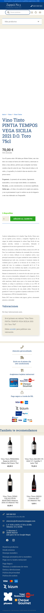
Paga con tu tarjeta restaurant (15, 560)
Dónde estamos (9, 550)
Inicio (4, 114)
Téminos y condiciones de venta (15, 566)
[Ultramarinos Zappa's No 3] (13, 6)
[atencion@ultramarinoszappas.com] (4, 521)
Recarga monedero (10, 553)
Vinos (10, 114)
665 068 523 (11, 514)
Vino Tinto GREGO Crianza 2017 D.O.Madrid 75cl (34, 498)
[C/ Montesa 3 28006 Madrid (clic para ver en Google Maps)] (4, 532)
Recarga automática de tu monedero (17, 557)
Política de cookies (10, 575)
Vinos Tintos (18, 114)
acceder (13, 329)
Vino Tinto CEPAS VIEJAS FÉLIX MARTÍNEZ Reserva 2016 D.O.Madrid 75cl (10, 499)
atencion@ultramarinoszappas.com (20, 521)
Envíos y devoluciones (11, 569)
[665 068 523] (4, 514)
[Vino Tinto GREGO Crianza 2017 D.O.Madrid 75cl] (34, 483)
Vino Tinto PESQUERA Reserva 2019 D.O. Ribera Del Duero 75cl (10, 461)
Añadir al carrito (22, 219)
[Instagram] (13, 540)
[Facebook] (7, 540)
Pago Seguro (7, 563)
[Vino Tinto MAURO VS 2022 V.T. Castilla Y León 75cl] (34, 445)
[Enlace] (32, 12)
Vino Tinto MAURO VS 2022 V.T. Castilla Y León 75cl (34, 461)
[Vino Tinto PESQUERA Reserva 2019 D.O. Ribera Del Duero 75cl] (10, 445)
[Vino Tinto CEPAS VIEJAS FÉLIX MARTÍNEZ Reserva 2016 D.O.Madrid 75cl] (10, 483)
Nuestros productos (10, 547)
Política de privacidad (11, 572)
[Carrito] (40, 12)
